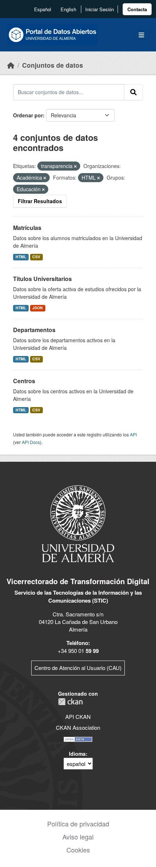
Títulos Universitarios (42, 279)
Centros (24, 381)
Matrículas (27, 227)
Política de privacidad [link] (78, 823)
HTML (21, 256)
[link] (137, 9)
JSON (37, 307)
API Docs (31, 442)
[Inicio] (11, 65)
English (68, 9)
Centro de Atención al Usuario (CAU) (78, 667)
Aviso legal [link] (78, 836)
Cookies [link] (78, 849)
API (133, 434)
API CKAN (78, 716)
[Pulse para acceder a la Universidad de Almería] (78, 523)
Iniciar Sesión (99, 9)
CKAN (70, 701)
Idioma (77, 753)
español (42, 9)
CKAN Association (78, 727)
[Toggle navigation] (141, 35)
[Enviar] (133, 92)
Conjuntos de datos (52, 65)
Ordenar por (28, 115)
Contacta (137, 9)
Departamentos (34, 330)
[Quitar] (75, 166)
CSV (36, 256)
